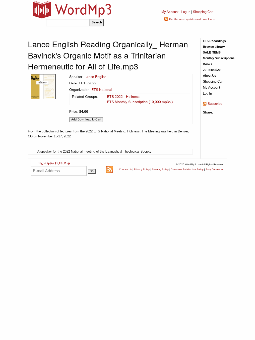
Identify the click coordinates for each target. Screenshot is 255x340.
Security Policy (160, 169)
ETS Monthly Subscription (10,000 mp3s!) (140, 102)
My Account (170, 12)
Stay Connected (215, 169)
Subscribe (215, 104)
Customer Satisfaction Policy (187, 169)
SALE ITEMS (212, 52)
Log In (185, 12)
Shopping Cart (203, 12)
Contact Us (125, 169)
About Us (209, 75)
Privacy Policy (142, 169)
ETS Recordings (214, 41)
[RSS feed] (109, 169)
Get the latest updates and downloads (192, 19)
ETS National (101, 90)
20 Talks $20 (212, 70)
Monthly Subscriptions (219, 58)
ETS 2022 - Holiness (123, 97)
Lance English (95, 77)
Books (207, 64)
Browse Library (214, 47)
